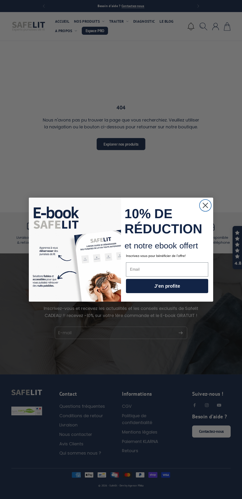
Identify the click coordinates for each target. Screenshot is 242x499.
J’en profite (167, 286)
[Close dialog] (205, 205)
